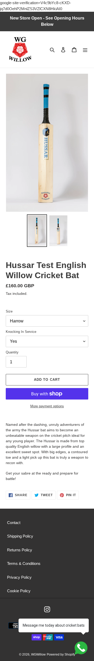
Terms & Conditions (23, 563)
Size (9, 311)
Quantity (12, 352)
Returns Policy (19, 550)
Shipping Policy (20, 536)
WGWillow (38, 654)
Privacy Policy (19, 577)
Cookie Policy (19, 591)
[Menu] (85, 49)
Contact (13, 522)
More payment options (47, 406)
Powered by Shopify (61, 654)
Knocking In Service (21, 332)
